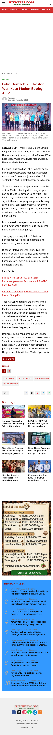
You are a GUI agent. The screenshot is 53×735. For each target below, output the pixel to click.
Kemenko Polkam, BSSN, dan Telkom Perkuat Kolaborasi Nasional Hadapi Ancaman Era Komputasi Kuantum (28, 684)
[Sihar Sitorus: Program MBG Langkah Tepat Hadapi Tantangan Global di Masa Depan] (39, 438)
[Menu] (4, 3)
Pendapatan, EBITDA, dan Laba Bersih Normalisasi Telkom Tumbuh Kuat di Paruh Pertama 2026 (28, 602)
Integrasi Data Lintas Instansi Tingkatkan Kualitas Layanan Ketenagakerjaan (24, 663)
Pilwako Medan (11, 383)
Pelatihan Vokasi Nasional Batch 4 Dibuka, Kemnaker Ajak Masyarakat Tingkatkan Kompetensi (28, 633)
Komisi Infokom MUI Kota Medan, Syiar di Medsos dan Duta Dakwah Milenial (38, 423)
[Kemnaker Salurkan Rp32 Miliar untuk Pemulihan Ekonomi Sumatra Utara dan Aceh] (39, 466)
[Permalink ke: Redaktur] (4, 98)
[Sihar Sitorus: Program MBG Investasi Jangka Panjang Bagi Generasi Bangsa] (13, 438)
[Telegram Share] (43, 393)
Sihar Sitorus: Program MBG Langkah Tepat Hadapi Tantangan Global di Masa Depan (39, 451)
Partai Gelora (25, 378)
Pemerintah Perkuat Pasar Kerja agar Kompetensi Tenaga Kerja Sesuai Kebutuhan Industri (28, 623)
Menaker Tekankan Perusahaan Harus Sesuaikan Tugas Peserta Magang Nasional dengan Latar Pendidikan (13, 478)
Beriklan (34, 720)
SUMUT (5, 79)
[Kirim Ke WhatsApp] (49, 393)
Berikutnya (8, 358)
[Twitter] (19, 712)
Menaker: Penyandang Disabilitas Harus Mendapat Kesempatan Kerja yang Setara (29, 592)
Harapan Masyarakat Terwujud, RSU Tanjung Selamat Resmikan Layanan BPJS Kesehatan (13, 424)
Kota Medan (9, 378)
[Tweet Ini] (32, 393)
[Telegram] (35, 712)
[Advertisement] (26, 41)
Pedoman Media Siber (27, 723)
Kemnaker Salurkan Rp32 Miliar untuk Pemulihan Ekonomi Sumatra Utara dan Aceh (37, 478)
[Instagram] (24, 712)
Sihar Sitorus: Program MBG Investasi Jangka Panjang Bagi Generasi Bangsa (13, 451)
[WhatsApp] (29, 712)
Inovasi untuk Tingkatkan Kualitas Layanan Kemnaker (26, 674)
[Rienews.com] (21, 3)
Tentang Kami (21, 720)
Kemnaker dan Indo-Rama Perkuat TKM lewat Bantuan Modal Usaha (29, 653)
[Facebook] (14, 712)
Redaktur (11, 98)
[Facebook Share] (26, 393)
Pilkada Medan (42, 378)
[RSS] (40, 712)
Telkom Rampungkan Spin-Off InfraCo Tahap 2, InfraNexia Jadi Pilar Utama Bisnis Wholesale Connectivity (29, 643)
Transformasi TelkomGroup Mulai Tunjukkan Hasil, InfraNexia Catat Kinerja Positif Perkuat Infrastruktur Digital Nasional (27, 612)
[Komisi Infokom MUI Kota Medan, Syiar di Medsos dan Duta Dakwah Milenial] (39, 411)
